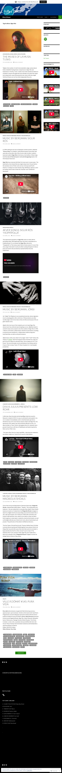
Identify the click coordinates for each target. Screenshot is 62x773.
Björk (5, 461)
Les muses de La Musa (8, 54)
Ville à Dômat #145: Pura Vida (18, 603)
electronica (7, 104)
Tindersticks (15, 569)
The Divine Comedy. (17, 645)
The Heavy (26, 645)
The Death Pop (7, 645)
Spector (25, 643)
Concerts (5, 404)
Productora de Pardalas (23, 135)
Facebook (47, 46)
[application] (52, 28)
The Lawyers (33, 645)
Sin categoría (21, 54)
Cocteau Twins (7, 374)
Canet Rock (31, 634)
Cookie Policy (29, 770)
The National (7, 569)
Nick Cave (26, 567)
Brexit (25, 634)
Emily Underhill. (15, 104)
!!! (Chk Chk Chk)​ (7, 634)
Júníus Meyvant (20, 636)
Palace (5, 641)
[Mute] (56, 28)
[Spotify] (45, 39)
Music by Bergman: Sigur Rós (19, 139)
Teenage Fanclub (33, 643)
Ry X (13, 643)
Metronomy (22, 639)
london (35, 104)
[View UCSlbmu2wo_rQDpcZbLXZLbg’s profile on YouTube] (6, 662)
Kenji (5, 638)
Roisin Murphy (7, 643)
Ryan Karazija (33, 461)
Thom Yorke (21, 463)
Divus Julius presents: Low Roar (20, 408)
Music (46, 17)
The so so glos (7, 647)
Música (16, 54)
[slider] (57, 28)
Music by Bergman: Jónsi (19, 309)
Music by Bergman (11, 135)
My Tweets (46, 58)
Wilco (22, 647)
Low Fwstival (27, 638)
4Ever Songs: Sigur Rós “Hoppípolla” (18, 231)
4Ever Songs (6, 227)
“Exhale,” (10, 339)
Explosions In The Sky (26, 104)
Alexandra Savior (17, 634)
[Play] (46, 28)
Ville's (4, 598)
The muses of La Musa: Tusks (17, 58)
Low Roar (11, 461)
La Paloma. (10, 638)
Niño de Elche (30, 639)
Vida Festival (16, 647)
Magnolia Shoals (17, 567)
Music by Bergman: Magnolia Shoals (15, 497)
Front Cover (40, 17)
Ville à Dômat (6, 17)
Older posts (21, 652)
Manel (15, 639)
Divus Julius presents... (14, 404)
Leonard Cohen (7, 567)
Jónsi (14, 374)
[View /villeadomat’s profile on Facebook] (2, 662)
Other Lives (18, 461)
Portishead (12, 641)
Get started (43, 1)
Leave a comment (19, 62)
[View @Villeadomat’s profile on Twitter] (4, 662)
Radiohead (25, 461)
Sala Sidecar (7, 463)
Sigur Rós (6, 105)
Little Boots (18, 638)
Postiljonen (20, 641)
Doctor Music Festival (9, 636)
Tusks (12, 105)
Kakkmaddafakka (30, 636)
